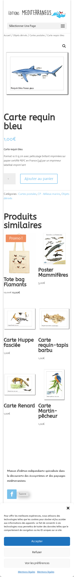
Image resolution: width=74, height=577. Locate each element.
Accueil (7, 35)
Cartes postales (37, 35)
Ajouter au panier (38, 178)
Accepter (37, 541)
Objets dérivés (20, 35)
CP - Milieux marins (49, 194)
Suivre (22, 494)
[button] (68, 508)
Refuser (37, 552)
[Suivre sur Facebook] (12, 494)
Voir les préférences (37, 563)
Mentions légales (26, 571)
